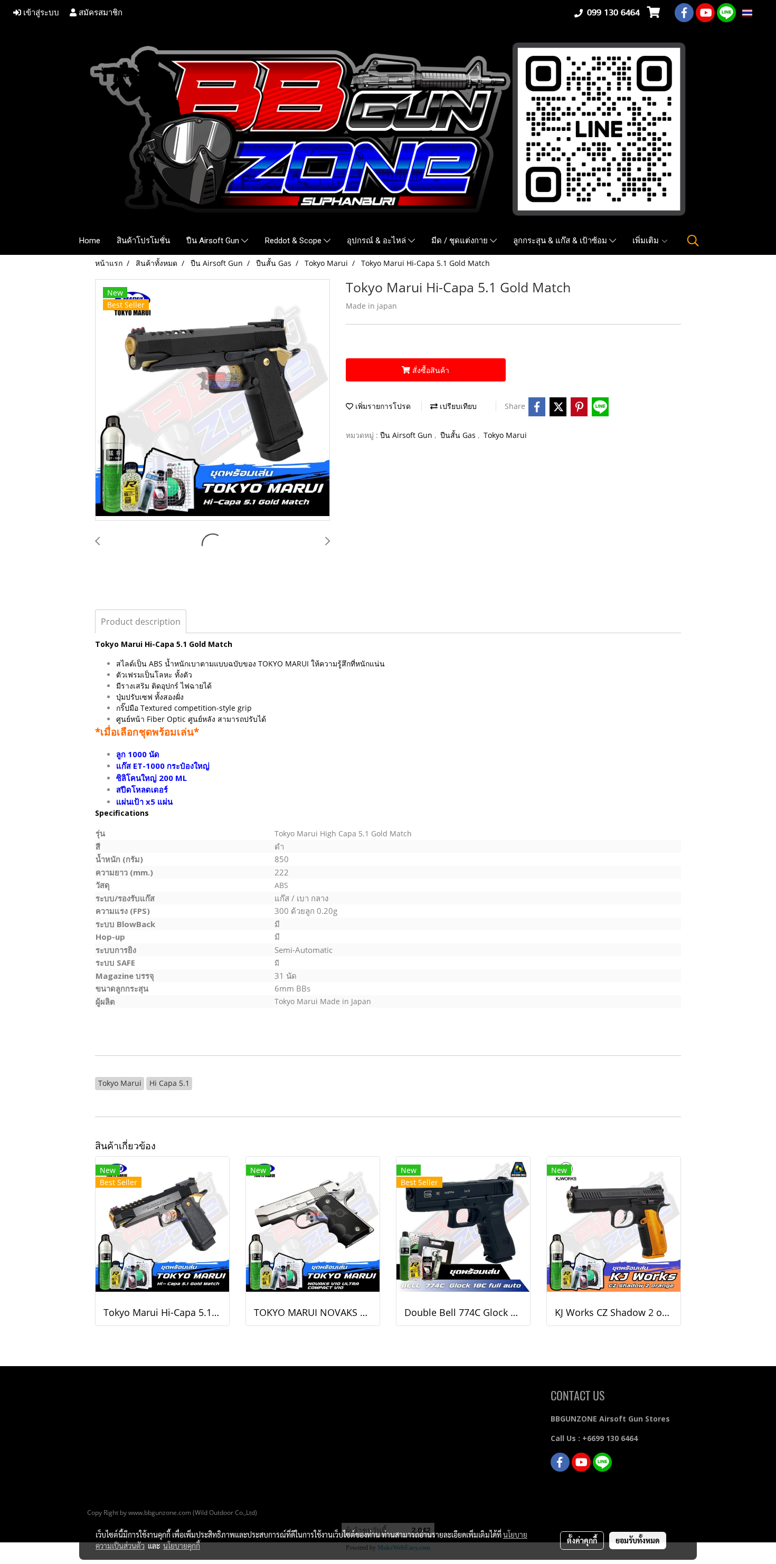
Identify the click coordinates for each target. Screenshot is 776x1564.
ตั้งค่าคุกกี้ (582, 1540)
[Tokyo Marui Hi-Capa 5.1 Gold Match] (212, 400)
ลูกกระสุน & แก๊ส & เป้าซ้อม (561, 240)
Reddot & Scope (294, 240)
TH (758, 12)
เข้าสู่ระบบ (40, 12)
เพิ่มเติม (646, 240)
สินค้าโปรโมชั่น (143, 240)
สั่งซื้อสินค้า (429, 370)
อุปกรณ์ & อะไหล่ (377, 240)
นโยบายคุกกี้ (181, 1545)
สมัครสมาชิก (99, 12)
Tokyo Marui (505, 435)
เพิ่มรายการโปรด (382, 406)
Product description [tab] (141, 621)
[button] (693, 241)
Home (89, 240)
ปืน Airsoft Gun (213, 240)
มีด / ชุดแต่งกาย (460, 240)
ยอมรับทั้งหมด (638, 1540)
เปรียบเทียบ (457, 406)
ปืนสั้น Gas (459, 435)
